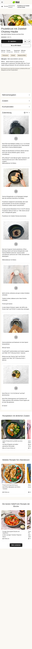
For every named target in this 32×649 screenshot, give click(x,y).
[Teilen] (29, 41)
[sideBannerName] (16, 82)
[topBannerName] (16, 11)
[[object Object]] (25, 41)
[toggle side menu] (2, 2)
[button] (16, 101)
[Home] (2, 6)
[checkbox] (1, 37)
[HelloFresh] (16, 2)
